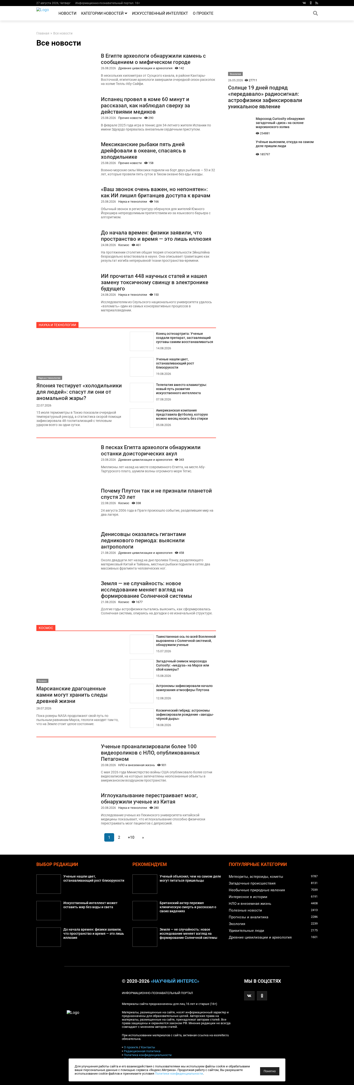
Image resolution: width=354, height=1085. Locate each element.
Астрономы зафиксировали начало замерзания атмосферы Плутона (184, 688)
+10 (131, 837)
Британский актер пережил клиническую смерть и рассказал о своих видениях (188, 907)
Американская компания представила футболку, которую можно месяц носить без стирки (182, 414)
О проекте (203, 13)
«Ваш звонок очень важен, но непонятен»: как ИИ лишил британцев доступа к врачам (155, 192)
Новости (67, 13)
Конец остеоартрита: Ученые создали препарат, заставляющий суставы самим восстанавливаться (184, 338)
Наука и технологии (132, 201)
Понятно (270, 1071)
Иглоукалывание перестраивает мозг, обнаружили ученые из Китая (149, 798)
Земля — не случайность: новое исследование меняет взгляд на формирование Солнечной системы (146, 589)
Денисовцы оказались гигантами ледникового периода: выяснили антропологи (143, 540)
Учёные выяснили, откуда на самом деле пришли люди (285, 144)
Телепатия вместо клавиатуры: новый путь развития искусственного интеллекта (181, 389)
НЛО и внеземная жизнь (136, 765)
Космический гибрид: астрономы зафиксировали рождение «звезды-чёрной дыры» (185, 714)
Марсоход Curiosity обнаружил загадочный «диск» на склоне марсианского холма (280, 123)
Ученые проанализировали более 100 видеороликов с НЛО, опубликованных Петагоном (150, 752)
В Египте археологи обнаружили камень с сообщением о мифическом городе (153, 59)
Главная (42, 33)
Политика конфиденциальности (148, 1055)
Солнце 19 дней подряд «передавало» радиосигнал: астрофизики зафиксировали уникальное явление (265, 97)
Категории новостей (102, 13)
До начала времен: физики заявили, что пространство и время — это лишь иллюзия (156, 235)
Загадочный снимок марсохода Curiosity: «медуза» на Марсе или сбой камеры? (182, 665)
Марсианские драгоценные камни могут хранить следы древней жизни (72, 694)
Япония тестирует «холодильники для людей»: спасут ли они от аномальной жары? (79, 391)
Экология (235, 74)
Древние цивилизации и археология (145, 68)
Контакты (148, 1047)
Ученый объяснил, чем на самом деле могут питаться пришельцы (190, 878)
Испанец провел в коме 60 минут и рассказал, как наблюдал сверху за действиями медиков (145, 105)
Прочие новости (130, 118)
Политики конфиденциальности (179, 1073)
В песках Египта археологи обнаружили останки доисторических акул (151, 450)
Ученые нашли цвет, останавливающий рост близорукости (175, 363)
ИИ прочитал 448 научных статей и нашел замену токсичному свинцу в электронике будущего (154, 282)
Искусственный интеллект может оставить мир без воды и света (90, 905)
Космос (123, 245)
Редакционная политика (142, 1051)
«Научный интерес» (175, 981)
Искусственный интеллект (160, 13)
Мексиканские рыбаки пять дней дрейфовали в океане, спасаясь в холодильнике (143, 150)
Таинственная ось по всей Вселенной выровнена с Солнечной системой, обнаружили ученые (186, 641)
